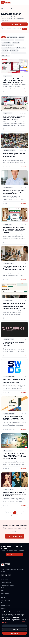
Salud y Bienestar (20, 39)
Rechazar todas (14, 626)
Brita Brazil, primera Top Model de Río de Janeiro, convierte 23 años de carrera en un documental (14, 494)
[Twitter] (2, 575)
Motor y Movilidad (14, 50)
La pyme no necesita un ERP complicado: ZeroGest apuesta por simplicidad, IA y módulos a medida (13, 80)
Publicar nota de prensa (15, 554)
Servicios (3, 587)
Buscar (24, 28)
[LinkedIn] (6, 575)
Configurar (15, 629)
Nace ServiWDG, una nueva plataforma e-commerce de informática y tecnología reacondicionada (14, 381)
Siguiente (13, 515)
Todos (3, 37)
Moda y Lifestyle (5, 53)
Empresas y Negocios (12, 37)
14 (22, 512)
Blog (2, 602)
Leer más (23, 91)
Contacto (3, 608)
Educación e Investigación (8, 45)
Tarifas (3, 590)
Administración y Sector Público (19, 53)
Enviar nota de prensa (15, 24)
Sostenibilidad (16, 42)
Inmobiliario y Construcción (8, 47)
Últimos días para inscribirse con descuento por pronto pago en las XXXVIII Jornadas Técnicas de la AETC (13, 418)
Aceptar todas (14, 633)
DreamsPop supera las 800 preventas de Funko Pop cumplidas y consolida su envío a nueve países (14, 154)
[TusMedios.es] (6, 2)
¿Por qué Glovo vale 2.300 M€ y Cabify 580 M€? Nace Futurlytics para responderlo (14, 343)
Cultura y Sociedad (6, 42)
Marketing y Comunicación (8, 39)
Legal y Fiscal (5, 50)
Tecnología (21, 37)
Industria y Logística (20, 47)
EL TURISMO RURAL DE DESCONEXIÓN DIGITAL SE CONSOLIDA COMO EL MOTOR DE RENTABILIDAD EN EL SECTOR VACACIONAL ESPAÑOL (14, 456)
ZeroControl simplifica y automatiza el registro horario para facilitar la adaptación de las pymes (14, 117)
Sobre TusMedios (5, 600)
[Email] (9, 575)
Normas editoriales (5, 605)
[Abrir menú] (26, 2)
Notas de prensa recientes (7, 585)
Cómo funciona (5, 593)
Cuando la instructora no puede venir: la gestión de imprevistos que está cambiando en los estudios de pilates (14, 267)
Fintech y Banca (5, 55)
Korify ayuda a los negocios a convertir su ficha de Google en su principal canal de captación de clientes (14, 192)
